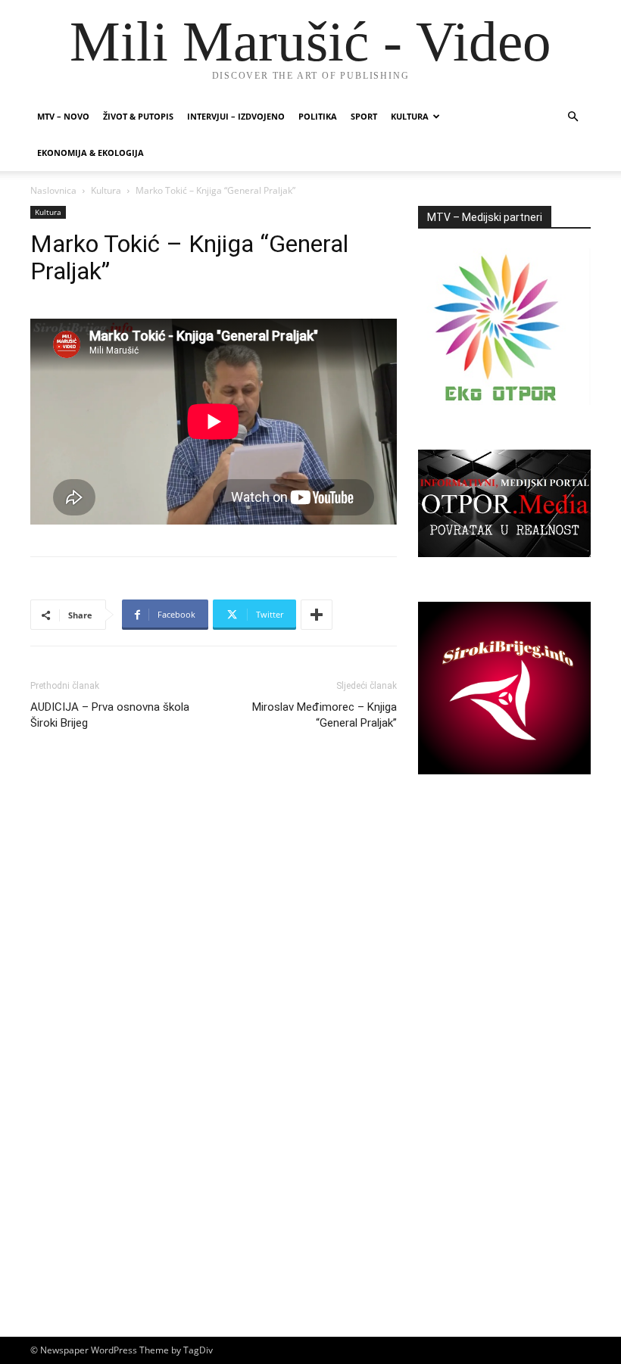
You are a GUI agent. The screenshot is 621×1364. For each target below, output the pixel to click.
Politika (317, 116)
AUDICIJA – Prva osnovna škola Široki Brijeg (109, 715)
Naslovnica (53, 190)
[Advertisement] (504, 926)
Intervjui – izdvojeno (236, 116)
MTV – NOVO (63, 116)
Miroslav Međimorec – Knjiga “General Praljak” (324, 715)
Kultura (410, 116)
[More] (316, 614)
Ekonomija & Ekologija (90, 152)
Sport (364, 116)
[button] (572, 117)
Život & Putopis (138, 116)
